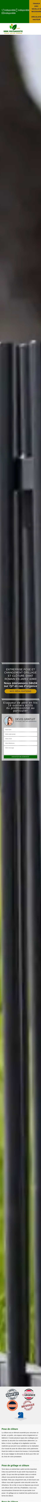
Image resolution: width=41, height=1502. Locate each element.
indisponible (8, 10)
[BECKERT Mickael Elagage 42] (13, 29)
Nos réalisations (20, 691)
